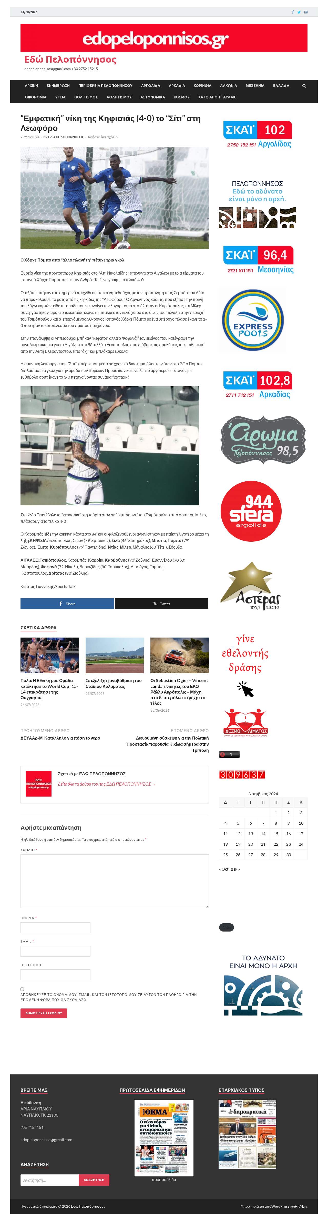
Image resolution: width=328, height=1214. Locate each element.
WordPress (280, 1206)
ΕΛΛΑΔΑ (281, 86)
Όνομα (28, 918)
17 (301, 833)
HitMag (301, 1206)
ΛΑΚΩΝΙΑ (228, 86)
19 (238, 844)
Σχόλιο (28, 850)
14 (263, 833)
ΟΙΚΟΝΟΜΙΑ (35, 97)
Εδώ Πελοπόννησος (70, 59)
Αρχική (31, 86)
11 (225, 833)
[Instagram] (306, 12)
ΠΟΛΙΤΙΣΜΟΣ (86, 97)
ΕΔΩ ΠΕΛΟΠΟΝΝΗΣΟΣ (66, 137)
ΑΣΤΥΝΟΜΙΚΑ (152, 97)
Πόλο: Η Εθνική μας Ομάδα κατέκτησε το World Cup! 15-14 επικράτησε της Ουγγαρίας (49, 689)
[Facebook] (293, 12)
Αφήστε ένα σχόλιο (103, 137)
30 (288, 854)
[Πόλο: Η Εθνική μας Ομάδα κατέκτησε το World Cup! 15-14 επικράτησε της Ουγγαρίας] (49, 674)
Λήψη (226, 927)
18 (225, 844)
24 (301, 844)
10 (301, 823)
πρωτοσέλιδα (164, 1179)
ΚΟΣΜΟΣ (182, 97)
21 (263, 844)
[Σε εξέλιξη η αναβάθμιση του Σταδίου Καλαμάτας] (115, 674)
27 (250, 854)
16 (288, 833)
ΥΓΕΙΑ (60, 97)
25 (225, 854)
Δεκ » (235, 869)
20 (250, 844)
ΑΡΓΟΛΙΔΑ (150, 86)
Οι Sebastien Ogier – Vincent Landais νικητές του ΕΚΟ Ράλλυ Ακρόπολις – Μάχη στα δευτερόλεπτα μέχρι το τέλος (179, 692)
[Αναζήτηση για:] (64, 1180)
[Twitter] (299, 12)
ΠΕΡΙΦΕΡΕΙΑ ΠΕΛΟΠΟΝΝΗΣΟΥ (105, 86)
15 (276, 833)
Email (27, 941)
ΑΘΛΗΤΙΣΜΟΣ (119, 97)
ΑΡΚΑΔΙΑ (177, 86)
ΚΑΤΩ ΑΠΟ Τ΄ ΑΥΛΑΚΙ (217, 97)
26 (238, 854)
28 (263, 854)
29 (276, 854)
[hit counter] (242, 777)
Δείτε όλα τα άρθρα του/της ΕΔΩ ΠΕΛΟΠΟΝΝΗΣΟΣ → (107, 783)
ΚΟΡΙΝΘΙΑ (202, 86)
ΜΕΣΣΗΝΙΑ (255, 86)
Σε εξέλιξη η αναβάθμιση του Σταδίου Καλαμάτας (114, 683)
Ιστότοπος (31, 965)
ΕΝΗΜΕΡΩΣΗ (58, 86)
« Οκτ (223, 869)
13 (250, 833)
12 (238, 833)
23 (288, 844)
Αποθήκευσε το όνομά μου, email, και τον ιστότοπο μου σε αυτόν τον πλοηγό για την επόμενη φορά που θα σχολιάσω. (108, 997)
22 (276, 844)
